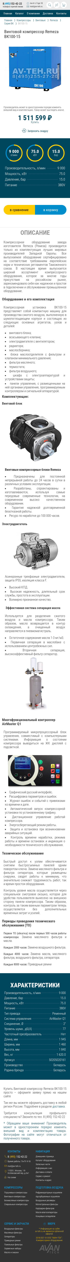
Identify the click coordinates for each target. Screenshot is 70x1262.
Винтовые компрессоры (14, 1196)
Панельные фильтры (13, 1244)
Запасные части (43, 1164)
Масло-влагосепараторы (46, 1212)
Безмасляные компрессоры (16, 1200)
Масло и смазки (11, 1252)
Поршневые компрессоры (15, 1192)
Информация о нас (44, 1168)
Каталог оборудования (45, 1160)
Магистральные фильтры (47, 1204)
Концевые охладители (45, 1216)
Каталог (19, 13)
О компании (33, 13)
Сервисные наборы (12, 1248)
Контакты (61, 13)
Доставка (48, 13)
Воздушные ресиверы (45, 1200)
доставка (58, 1106)
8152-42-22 (12, 3)
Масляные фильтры (13, 1232)
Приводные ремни (12, 1240)
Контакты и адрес (43, 1180)
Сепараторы (9, 1236)
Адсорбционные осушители (48, 1196)
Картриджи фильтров (45, 1208)
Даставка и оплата (44, 1172)
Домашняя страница (45, 1156)
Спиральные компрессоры (16, 1204)
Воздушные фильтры (13, 1228)
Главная (8, 13)
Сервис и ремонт (43, 1176)
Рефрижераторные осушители (49, 1192)
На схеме (12, 1177)
